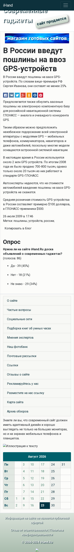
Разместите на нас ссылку (25, 393)
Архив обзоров (17, 411)
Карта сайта (15, 402)
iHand (8, 5)
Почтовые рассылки (21, 356)
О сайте (12, 300)
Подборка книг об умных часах (29, 328)
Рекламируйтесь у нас (23, 384)
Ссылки (12, 365)
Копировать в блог (18, 228)
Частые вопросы (19, 310)
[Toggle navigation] (65, 5)
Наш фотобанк (17, 347)
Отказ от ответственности (29, 530)
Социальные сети (19, 319)
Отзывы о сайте (18, 374)
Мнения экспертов (20, 337)
